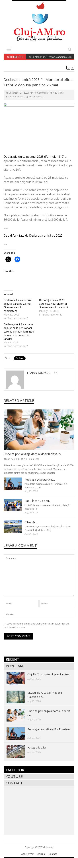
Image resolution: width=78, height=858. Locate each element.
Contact (14, 783)
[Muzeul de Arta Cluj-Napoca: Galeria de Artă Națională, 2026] (18, 697)
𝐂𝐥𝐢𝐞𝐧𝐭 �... (30, 522)
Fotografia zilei (36, 747)
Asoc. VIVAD (27, 853)
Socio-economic (16, 96)
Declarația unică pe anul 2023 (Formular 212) (34, 157)
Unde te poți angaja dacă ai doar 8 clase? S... (33, 454)
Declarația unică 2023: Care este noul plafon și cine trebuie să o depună (53, 303)
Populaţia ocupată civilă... (39, 479)
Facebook (15, 769)
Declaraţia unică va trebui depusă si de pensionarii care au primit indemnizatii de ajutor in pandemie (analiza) (19, 331)
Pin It (7, 358)
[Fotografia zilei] (18, 751)
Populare (15, 665)
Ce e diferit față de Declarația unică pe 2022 (33, 235)
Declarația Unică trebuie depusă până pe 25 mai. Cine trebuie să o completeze (18, 305)
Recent (12, 659)
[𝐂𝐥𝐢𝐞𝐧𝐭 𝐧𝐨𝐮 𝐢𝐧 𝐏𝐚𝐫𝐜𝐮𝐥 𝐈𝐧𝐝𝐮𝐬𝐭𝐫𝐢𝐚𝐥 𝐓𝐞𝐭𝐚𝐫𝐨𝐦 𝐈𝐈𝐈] (15, 526)
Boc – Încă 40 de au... (37, 500)
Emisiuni (41, 853)
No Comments (41, 92)
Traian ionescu (36, 96)
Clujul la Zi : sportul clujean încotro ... (49, 674)
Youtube (14, 776)
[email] (55, 372)
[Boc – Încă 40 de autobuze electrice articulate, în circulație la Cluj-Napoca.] (15, 505)
